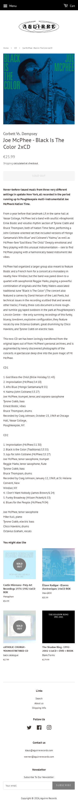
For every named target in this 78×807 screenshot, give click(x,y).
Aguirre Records (48, 798)
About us (39, 703)
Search (39, 698)
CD (15, 48)
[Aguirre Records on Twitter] (29, 728)
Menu (12, 6)
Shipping (8, 163)
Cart (72, 6)
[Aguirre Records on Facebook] (39, 728)
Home (5, 48)
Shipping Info (39, 707)
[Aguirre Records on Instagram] (49, 728)
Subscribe (63, 785)
